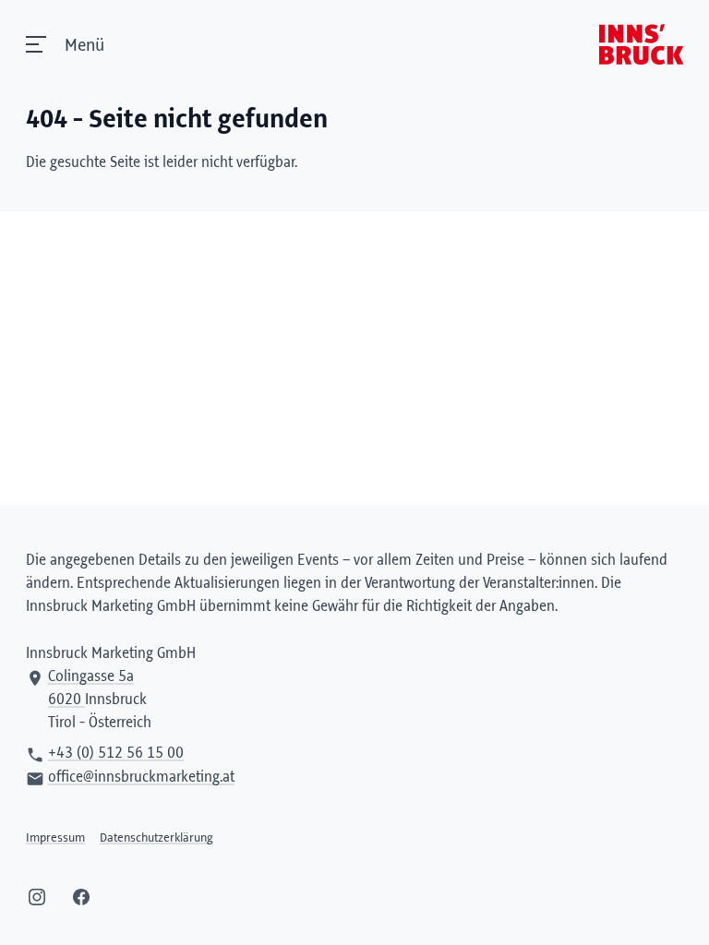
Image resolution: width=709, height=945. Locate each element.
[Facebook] (81, 897)
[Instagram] (37, 897)
